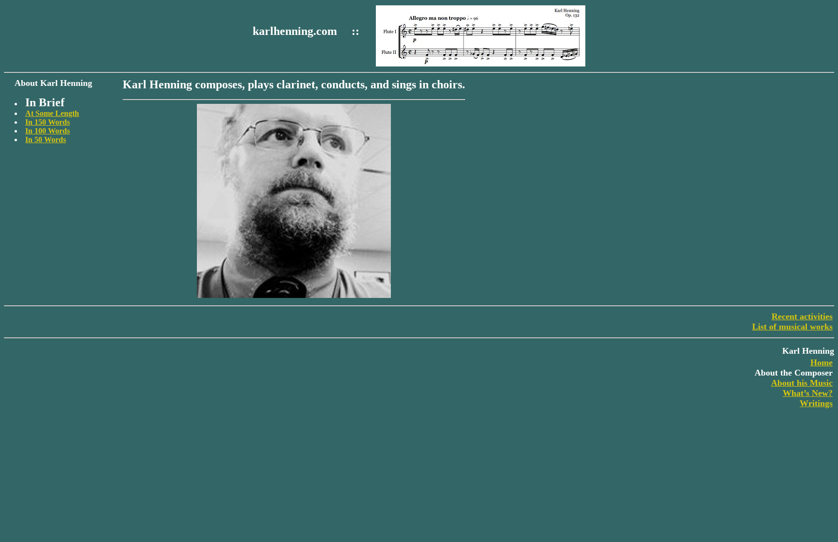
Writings (816, 403)
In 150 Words (47, 122)
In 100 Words (47, 131)
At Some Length (52, 113)
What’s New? (808, 393)
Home (821, 362)
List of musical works (792, 326)
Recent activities (802, 316)
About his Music (802, 383)
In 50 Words (45, 139)
